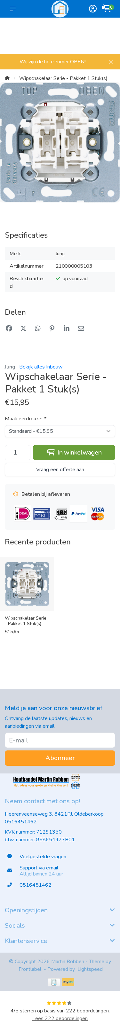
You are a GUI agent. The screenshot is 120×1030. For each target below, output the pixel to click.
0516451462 (21, 821)
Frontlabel (30, 969)
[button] (14, 9)
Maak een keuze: (25, 418)
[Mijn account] (93, 9)
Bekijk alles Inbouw (40, 366)
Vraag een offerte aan (60, 469)
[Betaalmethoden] (54, 982)
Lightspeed (90, 969)
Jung (10, 366)
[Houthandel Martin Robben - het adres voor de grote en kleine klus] (60, 9)
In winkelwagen (78, 452)
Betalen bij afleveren (105, 38)
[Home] (7, 78)
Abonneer (60, 758)
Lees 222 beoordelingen (60, 1018)
